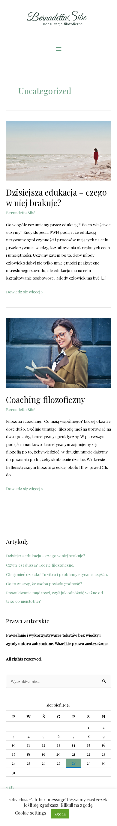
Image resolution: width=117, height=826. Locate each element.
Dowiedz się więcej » (24, 291)
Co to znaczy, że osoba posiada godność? (44, 583)
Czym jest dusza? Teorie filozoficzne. (40, 565)
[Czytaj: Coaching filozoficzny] (58, 352)
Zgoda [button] (60, 813)
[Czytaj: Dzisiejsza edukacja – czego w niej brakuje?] (58, 150)
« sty (10, 787)
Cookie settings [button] (30, 813)
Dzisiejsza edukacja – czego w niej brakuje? (56, 198)
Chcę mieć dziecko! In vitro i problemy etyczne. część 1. (57, 574)
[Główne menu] (58, 49)
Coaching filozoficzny (45, 399)
